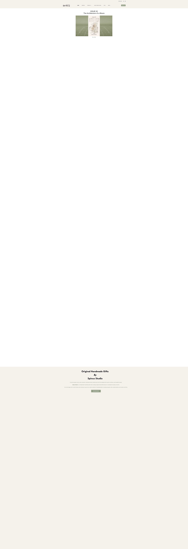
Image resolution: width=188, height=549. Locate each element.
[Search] (123, 1)
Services (83, 5)
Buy (93, 37)
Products (89, 5)
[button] (94, 25)
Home (78, 5)
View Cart (123, 5)
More (109, 5)
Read (95, 37)
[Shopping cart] (125, 1)
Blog (104, 5)
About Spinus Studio (97, 5)
